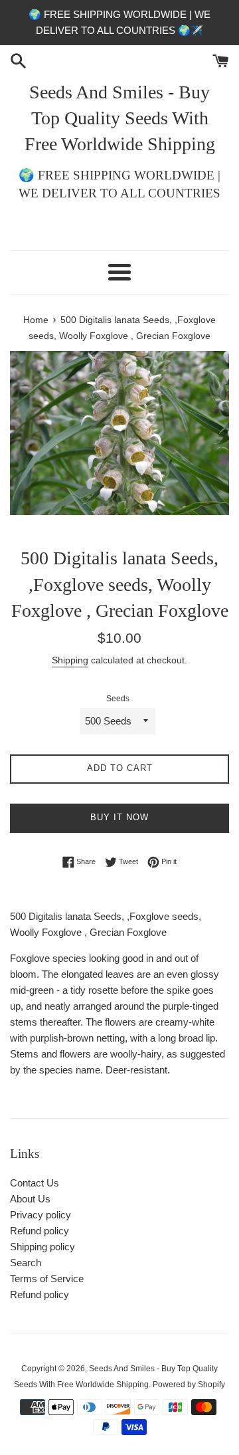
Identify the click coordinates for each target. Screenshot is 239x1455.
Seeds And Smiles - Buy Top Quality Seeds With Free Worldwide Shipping (120, 118)
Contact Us (34, 1182)
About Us (30, 1198)
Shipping (70, 660)
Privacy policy (40, 1214)
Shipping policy (42, 1246)
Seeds (117, 698)
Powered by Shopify (189, 1384)
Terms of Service (47, 1278)
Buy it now (119, 817)
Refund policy (39, 1230)
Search (25, 1262)
